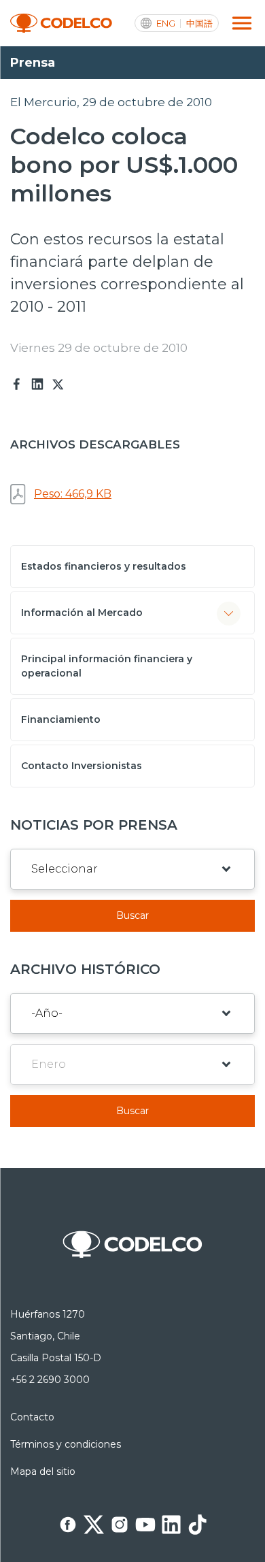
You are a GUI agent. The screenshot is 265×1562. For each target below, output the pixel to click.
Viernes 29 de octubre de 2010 (99, 348)
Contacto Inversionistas (81, 766)
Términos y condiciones (65, 1444)
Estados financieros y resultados (103, 566)
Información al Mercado (82, 612)
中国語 (199, 23)
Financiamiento (61, 719)
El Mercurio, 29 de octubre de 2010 (111, 102)
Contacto (32, 1417)
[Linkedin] (37, 384)
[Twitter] (58, 384)
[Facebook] (17, 384)
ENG (165, 23)
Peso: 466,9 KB (72, 493)
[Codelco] (61, 23)
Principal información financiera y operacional (106, 666)
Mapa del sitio (42, 1471)
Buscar (132, 915)
